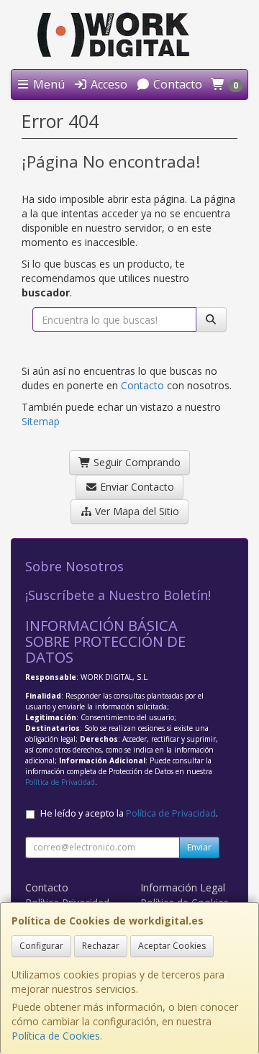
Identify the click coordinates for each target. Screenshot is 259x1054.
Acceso (107, 84)
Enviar (199, 847)
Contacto (176, 84)
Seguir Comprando (136, 462)
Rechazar (100, 946)
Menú (47, 84)
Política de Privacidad (60, 782)
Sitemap (41, 421)
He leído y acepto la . (129, 813)
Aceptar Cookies (172, 946)
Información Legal (182, 887)
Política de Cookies (56, 1035)
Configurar (41, 946)
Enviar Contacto (135, 487)
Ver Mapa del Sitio (135, 511)
